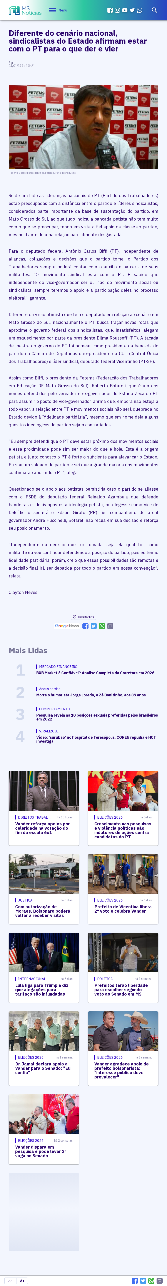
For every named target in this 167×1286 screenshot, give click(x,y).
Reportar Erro (86, 616)
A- (10, 1281)
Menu (62, 10)
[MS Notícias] (25, 11)
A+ (22, 1281)
